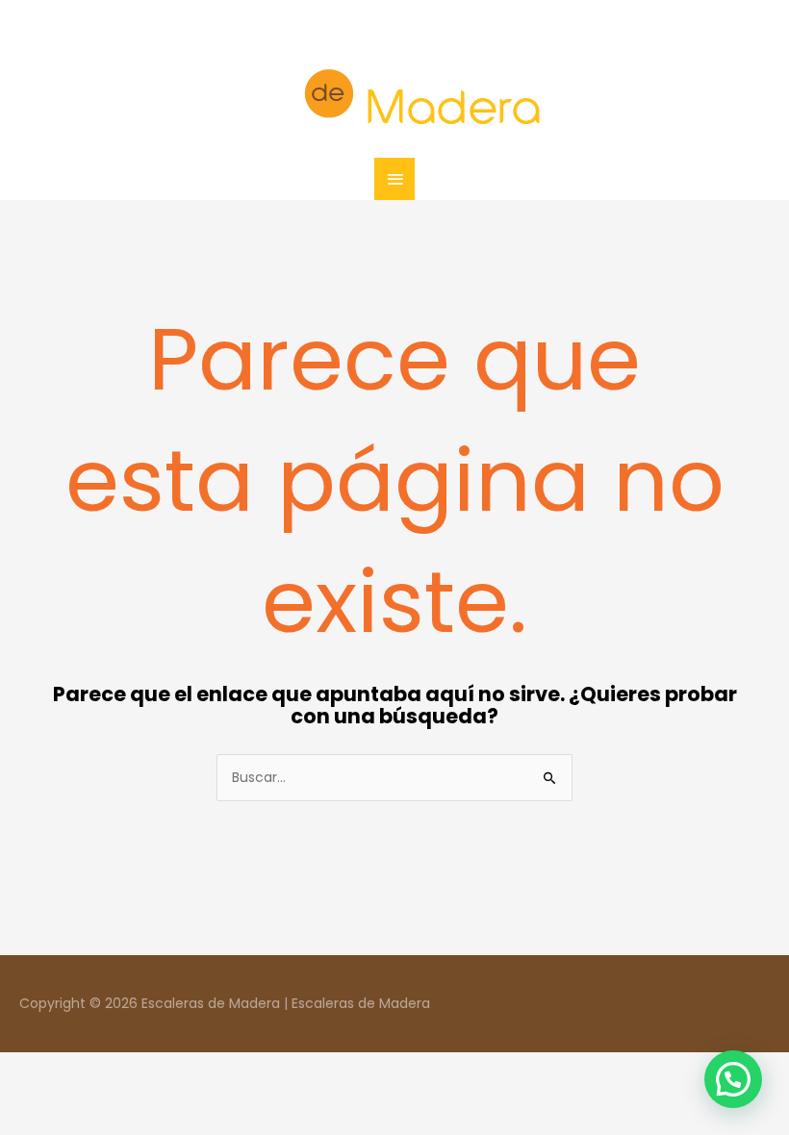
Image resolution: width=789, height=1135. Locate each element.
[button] (733, 1079)
